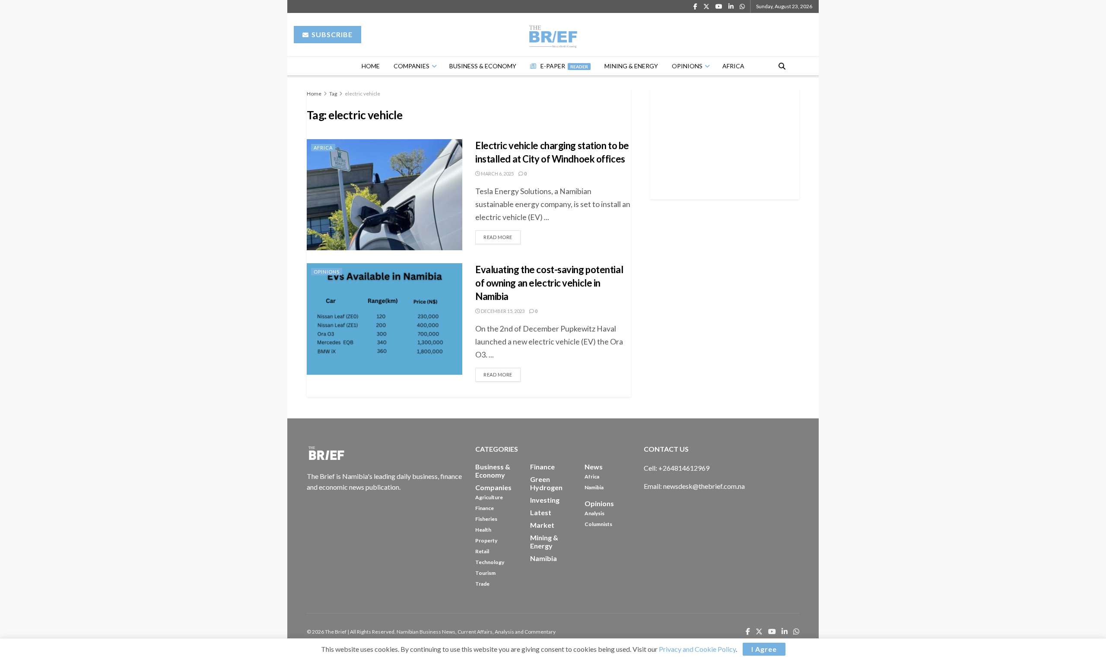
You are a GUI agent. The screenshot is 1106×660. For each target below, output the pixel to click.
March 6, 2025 (497, 173)
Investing (544, 500)
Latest (540, 512)
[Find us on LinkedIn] (731, 6)
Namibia (594, 487)
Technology (489, 562)
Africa (733, 66)
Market (542, 525)
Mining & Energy (631, 66)
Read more (502, 235)
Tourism (485, 573)
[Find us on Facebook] (695, 6)
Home (371, 66)
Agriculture (489, 497)
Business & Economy (482, 66)
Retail (482, 551)
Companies (411, 66)
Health (483, 529)
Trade (482, 583)
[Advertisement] (725, 142)
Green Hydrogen (546, 483)
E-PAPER (564, 66)
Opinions (687, 66)
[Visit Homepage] (553, 34)
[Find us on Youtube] (718, 6)
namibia (543, 558)
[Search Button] (782, 66)
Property (486, 540)
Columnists (598, 524)
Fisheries (486, 519)
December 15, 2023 (502, 311)
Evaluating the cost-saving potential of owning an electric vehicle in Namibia (549, 283)
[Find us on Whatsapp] (742, 6)
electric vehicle (362, 93)
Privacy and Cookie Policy (697, 649)
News (594, 466)
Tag (333, 93)
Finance (484, 508)
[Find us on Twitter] (706, 6)
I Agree (764, 649)
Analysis (594, 513)
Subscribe (331, 34)
